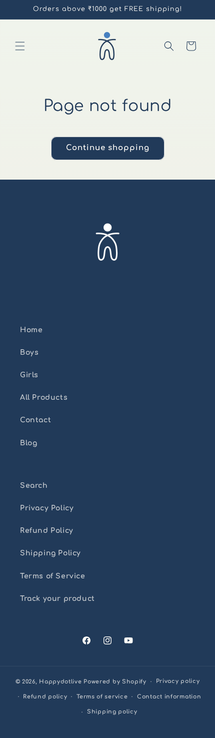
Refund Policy (47, 530)
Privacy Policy (47, 508)
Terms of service (102, 696)
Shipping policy (112, 711)
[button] (20, 46)
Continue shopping (108, 148)
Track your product (57, 598)
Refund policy (45, 696)
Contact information (169, 696)
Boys (29, 352)
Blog (28, 443)
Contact (35, 420)
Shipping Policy (50, 553)
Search (34, 485)
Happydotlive (60, 681)
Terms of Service (53, 576)
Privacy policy (178, 681)
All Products (44, 397)
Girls (29, 375)
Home (31, 330)
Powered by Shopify (115, 681)
